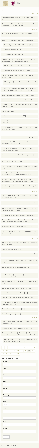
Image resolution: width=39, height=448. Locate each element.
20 (32, 351)
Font (4, 381)
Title (4, 368)
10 (30, 348)
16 (18, 351)
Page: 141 (35, 317)
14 (10, 351)
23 (10, 354)
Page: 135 (35, 13)
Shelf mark (6, 422)
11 (34, 348)
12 (3, 351)
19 (29, 351)
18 (25, 351)
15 (14, 351)
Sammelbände (7, 415)
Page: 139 (35, 238)
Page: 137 (35, 133)
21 (3, 354)
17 (21, 351)
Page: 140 (35, 271)
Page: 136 (35, 29)
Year (4, 401)
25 (18, 354)
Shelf (4, 408)
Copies (5, 428)
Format (5, 388)
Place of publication (9, 395)
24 (14, 354)
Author (5, 361)
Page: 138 (35, 191)
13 (7, 351)
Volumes (5, 375)
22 (7, 354)
